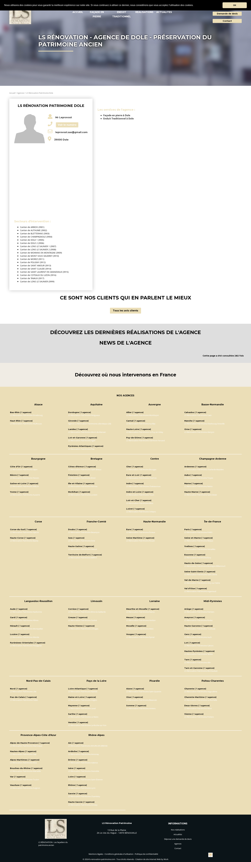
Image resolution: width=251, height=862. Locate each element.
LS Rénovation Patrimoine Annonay (83, 754)
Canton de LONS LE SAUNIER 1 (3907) (38, 246)
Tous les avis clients (125, 310)
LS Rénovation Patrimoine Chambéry (84, 796)
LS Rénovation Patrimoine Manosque (26, 745)
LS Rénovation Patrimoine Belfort (82, 557)
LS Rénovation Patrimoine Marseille (25, 771)
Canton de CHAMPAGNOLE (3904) (36, 236)
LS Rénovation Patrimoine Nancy (140, 612)
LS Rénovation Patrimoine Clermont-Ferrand (145, 440)
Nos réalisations (178, 829)
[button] (194, 5)
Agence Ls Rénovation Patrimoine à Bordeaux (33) (89, 423)
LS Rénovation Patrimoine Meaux (198, 540)
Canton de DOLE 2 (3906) (32, 243)
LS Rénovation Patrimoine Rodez (198, 620)
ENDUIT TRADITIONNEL (121, 14)
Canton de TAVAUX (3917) (32, 278)
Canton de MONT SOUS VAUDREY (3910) (39, 256)
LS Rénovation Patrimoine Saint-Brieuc (84, 469)
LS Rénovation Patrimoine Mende (24, 637)
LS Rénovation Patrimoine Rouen (140, 540)
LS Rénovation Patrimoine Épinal (140, 637)
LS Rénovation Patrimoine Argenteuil (200, 591)
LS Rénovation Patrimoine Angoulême (200, 691)
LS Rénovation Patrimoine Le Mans (83, 717)
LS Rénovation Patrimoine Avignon (25, 788)
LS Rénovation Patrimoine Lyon (81, 788)
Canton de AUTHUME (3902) (33, 230)
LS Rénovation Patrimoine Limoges (83, 628)
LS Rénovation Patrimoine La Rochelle (200, 700)
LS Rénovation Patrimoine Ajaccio (24, 532)
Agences (20, 93)
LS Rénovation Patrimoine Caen (198, 415)
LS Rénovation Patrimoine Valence (83, 762)
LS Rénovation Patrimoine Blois (139, 503)
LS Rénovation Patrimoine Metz (140, 628)
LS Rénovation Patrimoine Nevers (24, 478)
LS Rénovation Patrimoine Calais (24, 700)
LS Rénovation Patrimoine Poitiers (199, 717)
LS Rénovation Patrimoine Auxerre (25, 494)
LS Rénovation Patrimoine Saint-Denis (200, 574)
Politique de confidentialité (146, 854)
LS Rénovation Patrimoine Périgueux (84, 415)
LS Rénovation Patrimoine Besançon (83, 532)
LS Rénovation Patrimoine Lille (23, 691)
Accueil (12, 93)
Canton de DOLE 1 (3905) (32, 240)
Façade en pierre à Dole (116, 115)
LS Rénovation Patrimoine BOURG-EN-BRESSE (87, 745)
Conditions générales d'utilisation (119, 854)
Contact (227, 21)
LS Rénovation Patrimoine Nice (23, 762)
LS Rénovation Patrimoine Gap (23, 754)
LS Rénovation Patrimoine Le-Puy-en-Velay (144, 432)
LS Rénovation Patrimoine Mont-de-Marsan (87, 432)
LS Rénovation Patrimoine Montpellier (26, 628)
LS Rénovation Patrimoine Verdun (141, 620)
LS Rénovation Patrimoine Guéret (82, 620)
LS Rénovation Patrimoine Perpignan (26, 645)
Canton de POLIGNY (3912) (33, 262)
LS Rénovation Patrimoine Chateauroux (143, 486)
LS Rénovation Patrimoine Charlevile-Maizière (204, 469)
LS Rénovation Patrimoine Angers (82, 700)
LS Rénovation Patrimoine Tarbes (198, 654)
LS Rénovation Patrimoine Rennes (82, 486)
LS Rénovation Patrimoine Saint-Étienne (85, 779)
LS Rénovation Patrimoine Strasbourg (26, 415)
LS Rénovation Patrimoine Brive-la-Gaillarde (87, 612)
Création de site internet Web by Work (151, 859)
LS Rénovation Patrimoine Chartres (141, 478)
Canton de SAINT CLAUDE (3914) (35, 268)
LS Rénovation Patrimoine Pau (81, 449)
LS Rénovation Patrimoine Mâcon (24, 486)
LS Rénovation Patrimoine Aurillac (140, 423)
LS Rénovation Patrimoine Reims (198, 486)
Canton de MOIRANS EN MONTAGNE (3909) (41, 252)
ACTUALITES (164, 12)
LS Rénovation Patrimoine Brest (82, 478)
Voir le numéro (67, 124)
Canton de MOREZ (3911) (32, 259)
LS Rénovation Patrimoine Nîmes (24, 620)
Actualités (178, 834)
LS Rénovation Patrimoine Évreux (140, 532)
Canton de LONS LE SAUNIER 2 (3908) (38, 249)
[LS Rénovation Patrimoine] (56, 837)
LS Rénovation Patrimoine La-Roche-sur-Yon (87, 725)
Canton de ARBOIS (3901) (32, 227)
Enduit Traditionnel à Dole (118, 118)
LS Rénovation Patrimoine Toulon (24, 779)
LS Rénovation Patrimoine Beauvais (141, 700)
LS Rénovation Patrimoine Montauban (201, 671)
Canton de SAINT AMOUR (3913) (35, 265)
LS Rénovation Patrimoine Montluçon (142, 415)
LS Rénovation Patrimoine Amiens (141, 708)
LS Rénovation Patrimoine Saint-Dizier (200, 494)
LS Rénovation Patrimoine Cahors (198, 645)
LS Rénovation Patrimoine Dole (39, 93)
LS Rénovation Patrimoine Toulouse (199, 628)
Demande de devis (227, 13)
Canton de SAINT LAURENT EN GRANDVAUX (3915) (44, 272)
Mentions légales (96, 854)
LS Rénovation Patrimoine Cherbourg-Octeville (204, 423)
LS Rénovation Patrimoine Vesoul (82, 549)
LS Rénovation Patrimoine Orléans (141, 511)
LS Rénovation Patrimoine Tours (140, 494)
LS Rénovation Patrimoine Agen (81, 440)
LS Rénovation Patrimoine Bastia (24, 540)
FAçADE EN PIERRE (97, 14)
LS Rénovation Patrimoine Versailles (199, 549)
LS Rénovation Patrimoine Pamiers (199, 612)
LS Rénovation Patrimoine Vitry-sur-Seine (202, 583)
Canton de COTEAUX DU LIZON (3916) (38, 275)
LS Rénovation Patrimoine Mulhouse (26, 423)
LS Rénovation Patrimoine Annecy (82, 805)
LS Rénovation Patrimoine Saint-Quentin (143, 691)
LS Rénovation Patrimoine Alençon (199, 432)
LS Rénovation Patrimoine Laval (82, 708)
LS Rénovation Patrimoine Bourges (141, 469)
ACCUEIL (77, 12)
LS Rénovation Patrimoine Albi (197, 662)
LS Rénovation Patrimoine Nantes (82, 691)
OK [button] (234, 5)
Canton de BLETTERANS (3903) (34, 233)
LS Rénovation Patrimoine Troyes (198, 478)
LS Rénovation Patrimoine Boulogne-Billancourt (204, 566)
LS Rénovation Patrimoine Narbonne (26, 612)
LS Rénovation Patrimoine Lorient (82, 494)
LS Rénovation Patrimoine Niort (198, 708)
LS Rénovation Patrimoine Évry (197, 557)
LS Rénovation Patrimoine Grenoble (83, 771)
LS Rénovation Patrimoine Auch (198, 637)
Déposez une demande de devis (178, 839)
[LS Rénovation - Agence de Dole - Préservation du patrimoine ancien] (20, 14)
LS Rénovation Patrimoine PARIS (198, 532)
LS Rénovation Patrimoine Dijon (23, 469)
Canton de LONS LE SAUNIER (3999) (37, 281)
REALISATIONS (144, 12)
